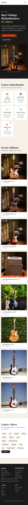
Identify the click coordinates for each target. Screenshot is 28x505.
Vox (10, 433)
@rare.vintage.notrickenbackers (11, 481)
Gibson (24, 433)
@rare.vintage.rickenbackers (10, 478)
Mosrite (11, 437)
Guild (18, 437)
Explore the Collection (9, 35)
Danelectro (5, 444)
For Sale (17, 489)
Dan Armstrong (13, 440)
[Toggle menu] (25, 2)
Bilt (3, 448)
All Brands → (5, 451)
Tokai (20, 444)
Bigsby (4, 440)
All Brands (3, 494)
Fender (4, 433)
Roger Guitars (10, 448)
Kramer (4, 437)
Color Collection (19, 470)
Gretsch (16, 433)
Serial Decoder (19, 477)
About (16, 491)
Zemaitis (13, 444)
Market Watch (7, 40)
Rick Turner (21, 448)
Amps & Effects (19, 487)
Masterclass (18, 472)
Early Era (17, 474)
